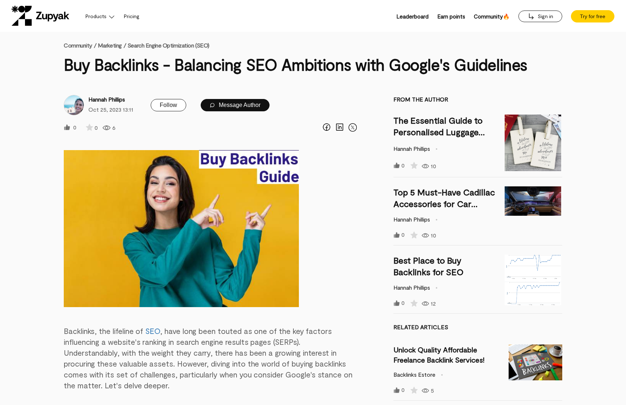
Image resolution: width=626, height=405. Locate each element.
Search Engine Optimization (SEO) (168, 45)
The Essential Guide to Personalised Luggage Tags (438, 132)
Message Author (238, 105)
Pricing (131, 16)
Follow (168, 105)
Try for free (592, 16)
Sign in (544, 16)
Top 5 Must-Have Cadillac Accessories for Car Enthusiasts (444, 203)
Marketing (110, 45)
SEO (152, 330)
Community (80, 45)
